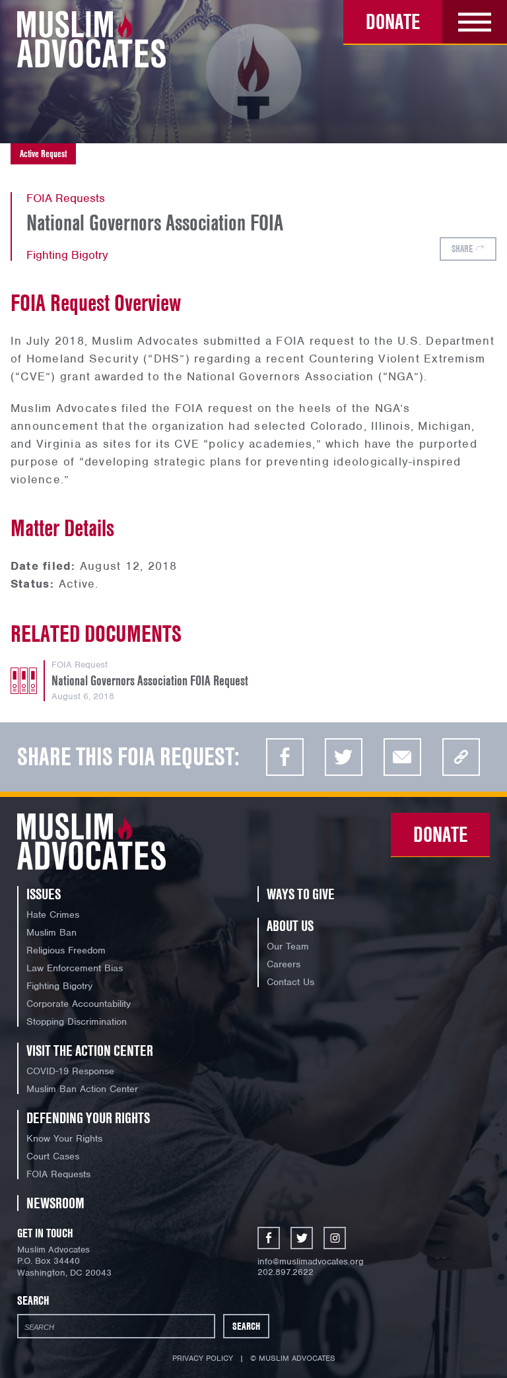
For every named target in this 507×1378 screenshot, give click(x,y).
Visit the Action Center (89, 1050)
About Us (290, 926)
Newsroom (55, 1203)
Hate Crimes (52, 914)
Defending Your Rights (88, 1118)
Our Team (288, 946)
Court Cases (52, 1156)
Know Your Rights (64, 1138)
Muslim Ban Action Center (82, 1089)
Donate (393, 21)
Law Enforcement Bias (74, 968)
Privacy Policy (202, 1358)
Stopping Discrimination (76, 1021)
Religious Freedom (66, 950)
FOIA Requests (58, 1174)
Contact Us (290, 982)
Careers (283, 964)
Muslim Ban (51, 932)
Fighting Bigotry (67, 255)
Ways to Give (301, 894)
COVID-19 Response (70, 1071)
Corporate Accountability (78, 1004)
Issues (43, 894)
